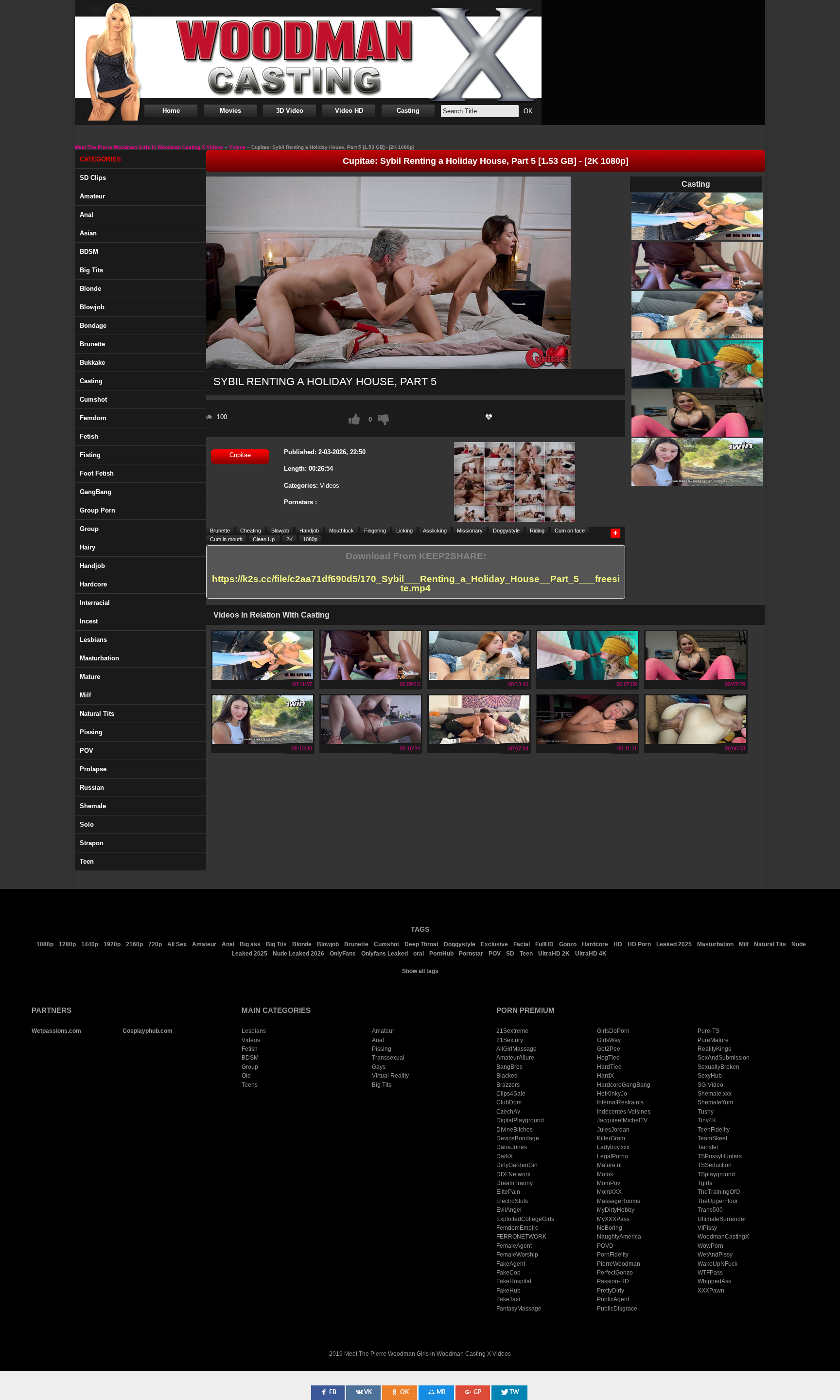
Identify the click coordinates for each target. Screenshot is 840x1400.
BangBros (509, 1066)
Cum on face (570, 530)
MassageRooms (618, 1201)
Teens (250, 1084)
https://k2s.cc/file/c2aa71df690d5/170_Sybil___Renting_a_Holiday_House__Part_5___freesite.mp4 (416, 584)
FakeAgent (510, 1263)
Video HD (349, 110)
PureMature (713, 1040)
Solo (87, 824)
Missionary (470, 530)
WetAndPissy (715, 1254)
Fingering (375, 530)
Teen (87, 861)
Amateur (92, 196)
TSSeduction (715, 1165)
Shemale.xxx (715, 1093)
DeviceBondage (517, 1138)
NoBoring (609, 1227)
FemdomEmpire (517, 1227)
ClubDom (509, 1102)
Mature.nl (609, 1165)
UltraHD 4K (591, 953)
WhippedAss (714, 1281)
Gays (378, 1066)
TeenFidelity (714, 1129)
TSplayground (716, 1174)
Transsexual (388, 1057)
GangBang (95, 492)
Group (89, 528)
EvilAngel (509, 1209)
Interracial (95, 602)
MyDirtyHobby (615, 1209)
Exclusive (494, 944)
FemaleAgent (514, 1245)
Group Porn (97, 510)
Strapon (92, 843)
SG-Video (710, 1084)
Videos (329, 485)
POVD (605, 1245)
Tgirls (705, 1183)
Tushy (706, 1111)
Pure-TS (708, 1031)
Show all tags (420, 971)
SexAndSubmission (724, 1057)
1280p (67, 944)
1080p (310, 539)
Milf (85, 695)
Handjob (92, 565)
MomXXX (609, 1191)
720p (155, 944)
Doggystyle (506, 530)
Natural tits (97, 713)
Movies (230, 110)
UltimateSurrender (722, 1219)
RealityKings (714, 1049)
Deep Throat (421, 944)
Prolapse (93, 769)
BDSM (89, 251)
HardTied (609, 1066)
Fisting (90, 455)
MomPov (608, 1183)
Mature (90, 676)
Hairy (87, 547)
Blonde (90, 288)
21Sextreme (512, 1031)
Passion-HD (613, 1281)
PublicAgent (613, 1299)
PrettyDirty (610, 1290)
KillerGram (611, 1138)
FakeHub (508, 1290)
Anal (86, 214)
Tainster (708, 1147)
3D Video (289, 110)
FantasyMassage (519, 1308)
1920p (112, 944)
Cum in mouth (226, 539)
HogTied (608, 1057)
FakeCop (508, 1272)
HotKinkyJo (612, 1093)
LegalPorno (612, 1156)
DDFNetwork (513, 1174)
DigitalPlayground (520, 1120)
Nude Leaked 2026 (298, 953)
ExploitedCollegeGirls (525, 1219)
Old (246, 1075)
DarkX (504, 1156)
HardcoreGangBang (623, 1084)
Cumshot (93, 399)
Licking (404, 530)
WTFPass (710, 1272)
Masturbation (99, 658)
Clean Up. (264, 539)
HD (617, 944)
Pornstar (471, 953)
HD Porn (639, 944)
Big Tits (91, 270)
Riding (537, 530)
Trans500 (710, 1209)
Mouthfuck (341, 530)
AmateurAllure (515, 1057)
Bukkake (92, 362)
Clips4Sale (510, 1093)
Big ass (250, 944)
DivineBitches (514, 1129)
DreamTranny (514, 1183)
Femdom (93, 418)
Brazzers (508, 1084)
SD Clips (93, 177)
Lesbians (93, 639)
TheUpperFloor (718, 1201)
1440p (89, 944)
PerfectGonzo (615, 1272)
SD (510, 953)
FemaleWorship (517, 1254)
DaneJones (511, 1147)
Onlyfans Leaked (384, 953)
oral (418, 953)
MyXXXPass (613, 1219)
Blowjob (92, 307)
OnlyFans (343, 953)
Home (171, 110)
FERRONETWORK (521, 1236)
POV (86, 750)
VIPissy (707, 1227)
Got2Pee (608, 1049)
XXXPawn (711, 1290)
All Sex (177, 944)
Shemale (93, 806)
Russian (92, 787)
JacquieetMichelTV (622, 1120)
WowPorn (710, 1245)
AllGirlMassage (516, 1049)
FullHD (544, 944)
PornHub (441, 953)
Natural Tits (770, 944)
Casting (408, 110)
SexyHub (710, 1075)
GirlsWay (609, 1040)
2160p (134, 944)
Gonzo (568, 944)
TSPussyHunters (720, 1156)
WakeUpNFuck (717, 1263)
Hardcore (93, 584)
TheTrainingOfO (719, 1191)
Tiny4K (707, 1120)
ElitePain (508, 1191)
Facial (521, 944)
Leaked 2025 (674, 944)
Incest (89, 621)
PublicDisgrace (617, 1308)
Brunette (92, 344)
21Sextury (509, 1040)
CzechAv (508, 1111)
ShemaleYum (715, 1102)
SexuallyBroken (718, 1066)
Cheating (250, 530)
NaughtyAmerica (619, 1236)
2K (289, 539)
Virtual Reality (390, 1075)
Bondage (93, 325)
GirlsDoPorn (613, 1031)
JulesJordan (613, 1129)
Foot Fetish (97, 473)
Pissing (91, 732)
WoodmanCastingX (723, 1236)
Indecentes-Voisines (623, 1111)
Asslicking (435, 530)
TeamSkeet (712, 1138)
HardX (605, 1075)
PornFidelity (613, 1254)
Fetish (89, 436)
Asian (88, 233)
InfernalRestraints (620, 1102)
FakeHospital (513, 1281)
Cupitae (240, 455)
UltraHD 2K (554, 953)
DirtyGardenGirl (517, 1165)
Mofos (605, 1174)
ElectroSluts (512, 1201)
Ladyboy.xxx (613, 1147)
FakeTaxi (508, 1299)
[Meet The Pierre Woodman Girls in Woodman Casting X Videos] (308, 57)
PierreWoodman (618, 1263)
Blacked (507, 1075)
